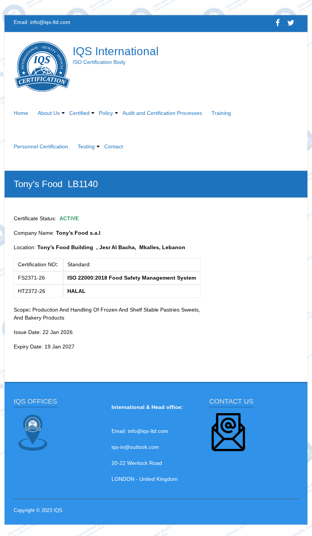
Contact (113, 146)
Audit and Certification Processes (162, 113)
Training (221, 113)
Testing (86, 146)
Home (21, 113)
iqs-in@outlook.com (135, 447)
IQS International (116, 51)
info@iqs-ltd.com (50, 22)
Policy (106, 113)
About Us (49, 113)
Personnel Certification (41, 146)
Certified (79, 113)
